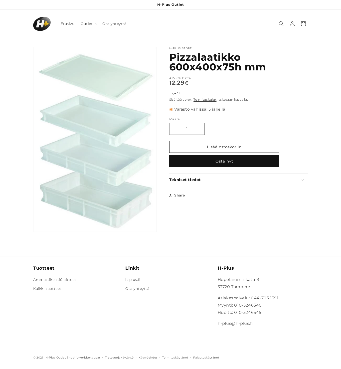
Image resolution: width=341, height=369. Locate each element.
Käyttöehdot (148, 357)
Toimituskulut (204, 99)
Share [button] (179, 195)
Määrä (174, 119)
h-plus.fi (132, 279)
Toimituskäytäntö (175, 357)
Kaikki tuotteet (47, 288)
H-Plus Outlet (55, 357)
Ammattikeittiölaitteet (54, 279)
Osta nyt (224, 161)
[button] (89, 23)
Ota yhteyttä (137, 288)
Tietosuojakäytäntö (119, 357)
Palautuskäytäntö (206, 357)
